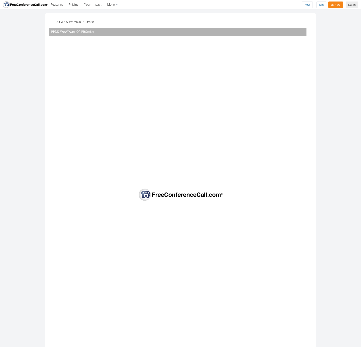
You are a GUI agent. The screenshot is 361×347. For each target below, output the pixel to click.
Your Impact (93, 4)
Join (321, 4)
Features (57, 4)
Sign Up (336, 4)
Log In (352, 4)
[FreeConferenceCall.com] (25, 4)
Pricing (74, 4)
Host (307, 4)
